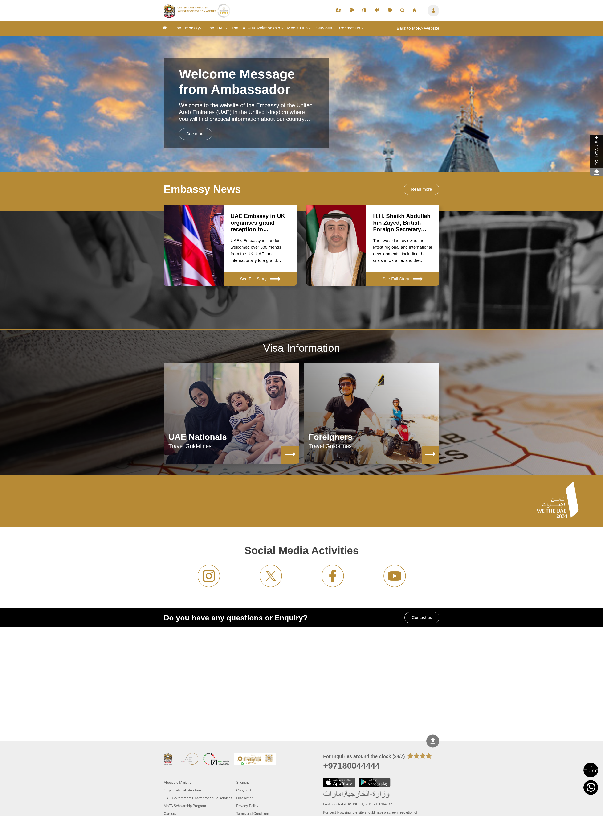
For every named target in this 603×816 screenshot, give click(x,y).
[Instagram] (208, 576)
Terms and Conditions (253, 814)
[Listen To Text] (377, 10)
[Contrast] (364, 10)
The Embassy (187, 28)
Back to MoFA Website (418, 28)
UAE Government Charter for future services (198, 798)
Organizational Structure (182, 790)
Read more (421, 189)
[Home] (164, 28)
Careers (170, 814)
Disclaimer (244, 798)
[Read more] (290, 455)
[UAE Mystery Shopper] (255, 759)
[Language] (390, 10)
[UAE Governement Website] (181, 759)
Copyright (243, 790)
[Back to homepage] (190, 16)
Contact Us (349, 28)
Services (324, 28)
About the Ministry (177, 782)
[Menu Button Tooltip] (433, 10)
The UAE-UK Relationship (255, 28)
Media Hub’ (298, 28)
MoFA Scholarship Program (185, 806)
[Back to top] (432, 740)
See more (195, 134)
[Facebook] (332, 576)
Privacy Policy (247, 806)
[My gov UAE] (216, 759)
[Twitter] (270, 576)
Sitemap (242, 782)
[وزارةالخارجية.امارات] (356, 794)
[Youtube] (394, 576)
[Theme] (352, 10)
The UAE (215, 28)
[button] (590, 770)
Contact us (422, 617)
